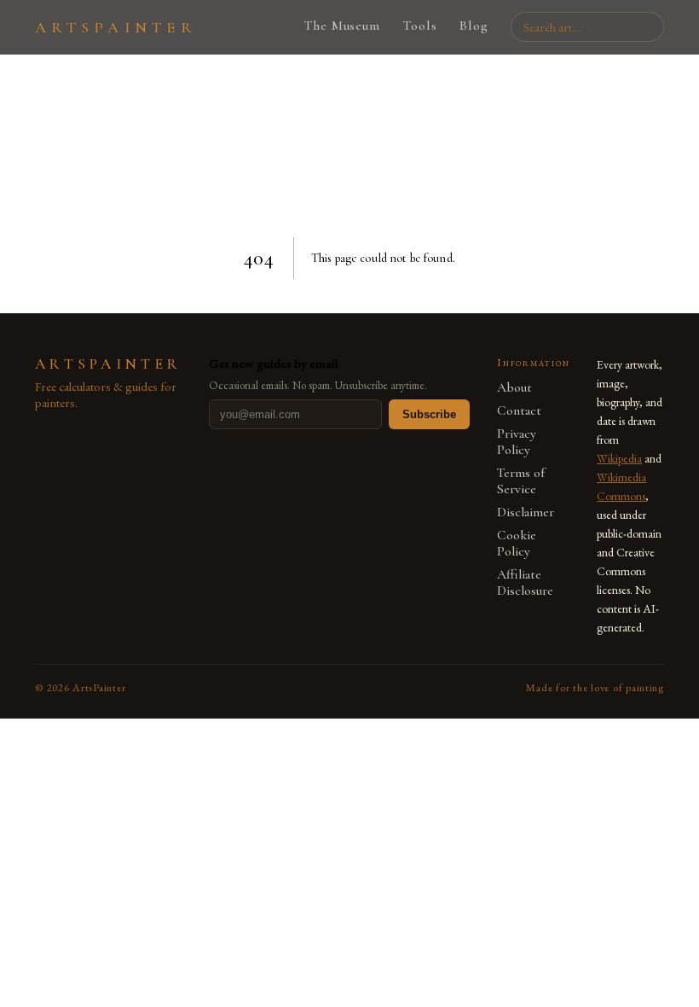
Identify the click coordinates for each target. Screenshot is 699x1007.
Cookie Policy (516, 543)
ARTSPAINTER (116, 27)
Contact (519, 411)
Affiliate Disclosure (525, 583)
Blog (473, 25)
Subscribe (429, 414)
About (514, 388)
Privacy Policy (516, 442)
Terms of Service (521, 481)
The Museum (342, 25)
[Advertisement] (349, 148)
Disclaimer (525, 512)
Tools (419, 25)
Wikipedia (619, 458)
